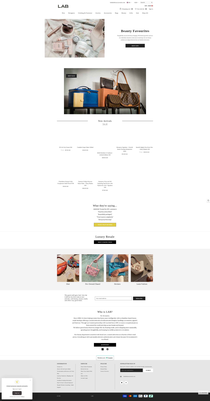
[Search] (146, 2)
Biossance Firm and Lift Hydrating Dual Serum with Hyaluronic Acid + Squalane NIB (105, 184)
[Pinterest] (107, 349)
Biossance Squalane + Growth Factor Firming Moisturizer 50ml (125, 149)
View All (105, 124)
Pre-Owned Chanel (92, 284)
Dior (68, 284)
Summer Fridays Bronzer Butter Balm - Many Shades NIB (85, 183)
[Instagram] (102, 349)
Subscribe (139, 298)
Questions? (105, 345)
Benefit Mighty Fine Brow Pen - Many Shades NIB (144, 148)
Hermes (117, 284)
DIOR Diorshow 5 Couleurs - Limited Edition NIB (105, 154)
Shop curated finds (105, 242)
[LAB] (75, 38)
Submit (148, 370)
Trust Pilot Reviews (105, 224)
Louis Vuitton (142, 284)
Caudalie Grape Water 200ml (85, 147)
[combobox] (145, 2)
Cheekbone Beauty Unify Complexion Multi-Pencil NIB (65, 182)
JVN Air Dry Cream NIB (65, 147)
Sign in (151, 9)
